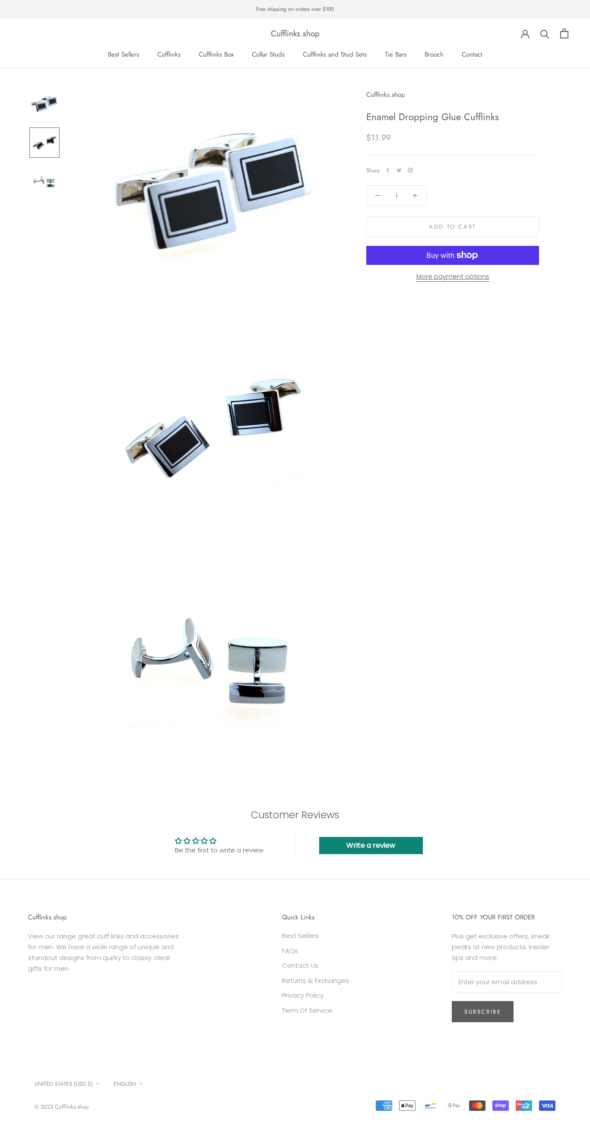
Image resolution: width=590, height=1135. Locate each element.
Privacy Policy (303, 995)
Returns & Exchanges (315, 980)
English (125, 1084)
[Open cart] (564, 33)
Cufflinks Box (216, 54)
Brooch (434, 54)
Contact (472, 54)
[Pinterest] (410, 170)
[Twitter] (399, 170)
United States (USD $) (64, 1084)
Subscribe (482, 1012)
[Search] (544, 33)
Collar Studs (268, 54)
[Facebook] (387, 170)
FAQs (290, 950)
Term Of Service (307, 1010)
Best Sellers (123, 54)
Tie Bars (395, 54)
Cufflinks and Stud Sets (335, 54)
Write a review (370, 845)
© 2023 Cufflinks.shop (62, 1107)
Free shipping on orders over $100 (295, 9)
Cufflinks (169, 54)
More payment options (452, 276)
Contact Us (300, 965)
